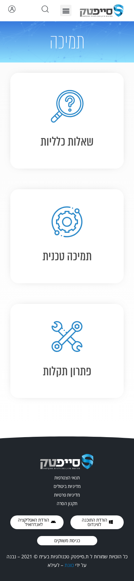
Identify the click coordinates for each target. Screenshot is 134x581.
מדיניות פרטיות (67, 495)
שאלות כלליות (67, 141)
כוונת (69, 565)
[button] (65, 10)
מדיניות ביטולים (67, 486)
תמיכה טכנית (67, 256)
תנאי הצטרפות (67, 478)
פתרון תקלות (67, 371)
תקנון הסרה (67, 503)
